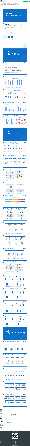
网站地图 (15, 443)
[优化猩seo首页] (1, 0)
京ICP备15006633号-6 (17, 445)
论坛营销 (0, 443)
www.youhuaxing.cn (14, 445)
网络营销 (2, 1)
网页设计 (15, 441)
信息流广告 (9, 3)
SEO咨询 (0, 441)
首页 (0, 1)
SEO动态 (1, 1)
